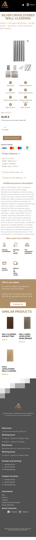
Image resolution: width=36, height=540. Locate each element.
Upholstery (11, 26)
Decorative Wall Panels (17, 23)
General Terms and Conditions (18, 530)
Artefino (3, 23)
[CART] (23, 5)
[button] (31, 4)
